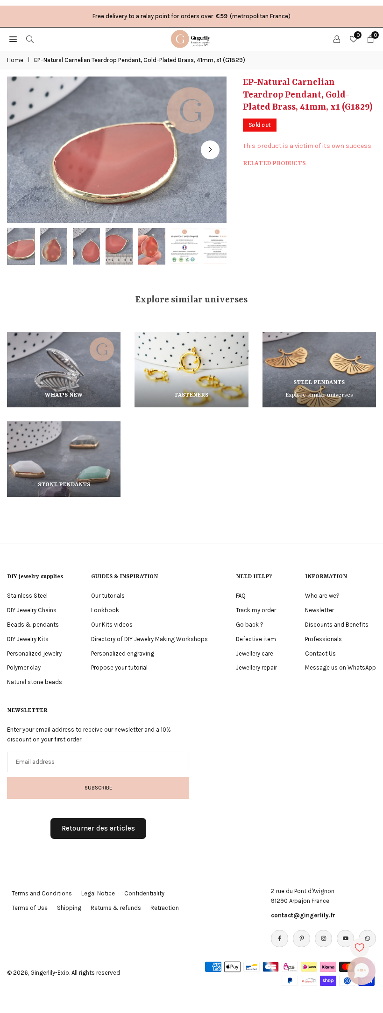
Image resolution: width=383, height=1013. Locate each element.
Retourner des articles (98, 828)
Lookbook (105, 610)
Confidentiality (144, 893)
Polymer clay (24, 667)
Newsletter (319, 610)
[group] (117, 150)
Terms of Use (30, 907)
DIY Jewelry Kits (28, 639)
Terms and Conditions (42, 893)
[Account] (336, 39)
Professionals (323, 639)
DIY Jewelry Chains (32, 610)
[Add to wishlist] (359, 947)
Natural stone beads (34, 681)
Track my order (256, 610)
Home (15, 59)
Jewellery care (254, 653)
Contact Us (320, 653)
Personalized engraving (122, 653)
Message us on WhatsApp (340, 667)
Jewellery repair (256, 667)
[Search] (29, 39)
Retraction (164, 907)
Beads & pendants (33, 624)
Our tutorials (108, 595)
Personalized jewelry (34, 653)
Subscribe (98, 787)
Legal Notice (98, 893)
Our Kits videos (112, 624)
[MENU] (13, 39)
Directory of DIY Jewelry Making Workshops (149, 639)
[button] (210, 149)
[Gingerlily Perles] (192, 38)
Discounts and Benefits (337, 624)
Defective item (256, 639)
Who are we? (322, 595)
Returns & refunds (116, 907)
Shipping (69, 907)
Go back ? (249, 624)
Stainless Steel (27, 595)
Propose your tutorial (119, 667)
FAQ (241, 595)
